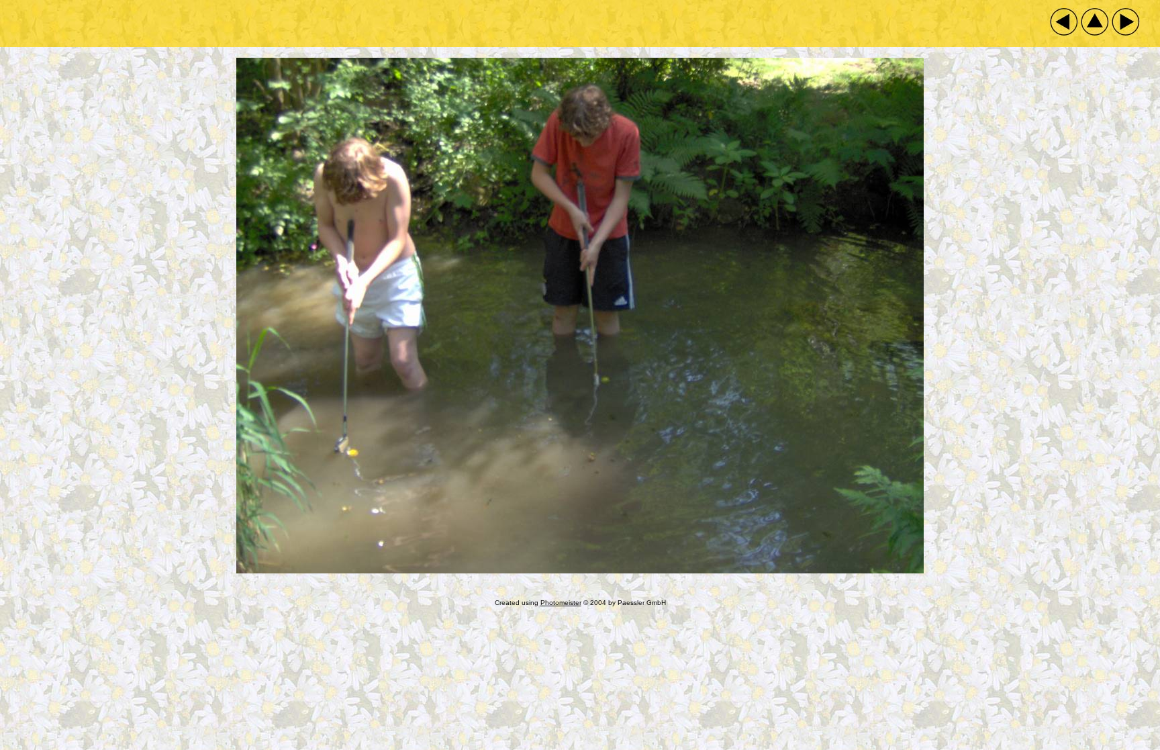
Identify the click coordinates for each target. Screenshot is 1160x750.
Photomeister (560, 602)
